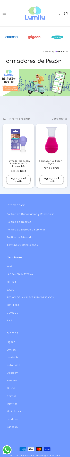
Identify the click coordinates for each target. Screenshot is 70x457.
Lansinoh (12, 357)
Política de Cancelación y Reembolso (31, 214)
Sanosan (12, 427)
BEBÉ (9, 266)
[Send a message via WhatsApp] (7, 450)
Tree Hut (12, 380)
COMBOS (12, 312)
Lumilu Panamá (27, 455)
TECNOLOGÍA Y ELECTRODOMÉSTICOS (30, 297)
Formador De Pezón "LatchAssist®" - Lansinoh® (18, 163)
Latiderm (12, 419)
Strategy (12, 373)
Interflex (12, 403)
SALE (9, 320)
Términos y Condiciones (22, 245)
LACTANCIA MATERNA (20, 274)
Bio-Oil (11, 388)
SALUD (10, 289)
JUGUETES (13, 305)
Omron (11, 349)
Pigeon (11, 342)
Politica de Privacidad (20, 237)
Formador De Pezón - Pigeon (51, 162)
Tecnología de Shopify (48, 455)
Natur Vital (13, 365)
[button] (4, 13)
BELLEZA (11, 282)
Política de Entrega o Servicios (26, 229)
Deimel (11, 396)
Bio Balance (14, 411)
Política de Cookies (19, 222)
